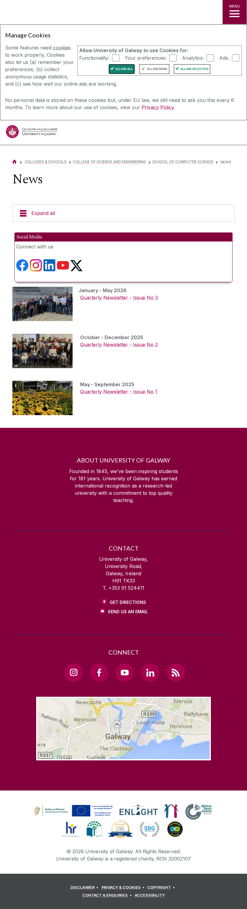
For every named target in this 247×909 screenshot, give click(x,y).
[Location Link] (123, 756)
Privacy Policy (158, 107)
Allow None (157, 69)
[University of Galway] (31, 133)
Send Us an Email (128, 611)
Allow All (124, 69)
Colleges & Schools (46, 161)
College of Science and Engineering (109, 161)
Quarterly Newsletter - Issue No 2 (119, 345)
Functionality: (94, 58)
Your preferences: (146, 58)
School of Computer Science (182, 161)
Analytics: (193, 58)
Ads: (224, 58)
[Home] (14, 161)
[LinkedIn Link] (150, 672)
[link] (72, 811)
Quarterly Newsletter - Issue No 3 (119, 298)
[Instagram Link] (73, 672)
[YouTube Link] (125, 672)
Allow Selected (194, 69)
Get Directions (128, 602)
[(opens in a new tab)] (22, 268)
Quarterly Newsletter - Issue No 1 (118, 392)
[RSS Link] (176, 672)
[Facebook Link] (99, 672)
